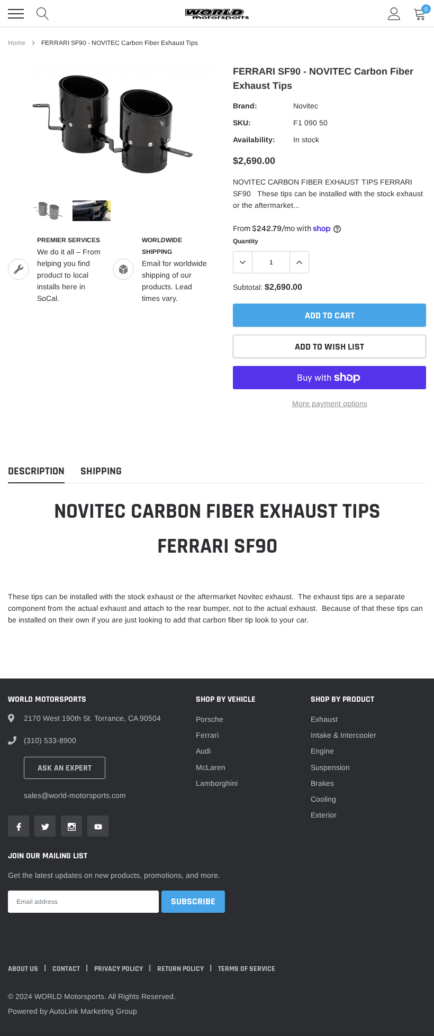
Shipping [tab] (101, 471)
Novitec (305, 106)
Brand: (245, 106)
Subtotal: (248, 287)
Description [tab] (36, 471)
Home (16, 43)
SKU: (242, 122)
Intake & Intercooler (343, 735)
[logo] (217, 14)
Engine (322, 751)
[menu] (16, 14)
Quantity (245, 241)
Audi (203, 751)
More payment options (329, 403)
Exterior (324, 815)
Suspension (330, 767)
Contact (67, 969)
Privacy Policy (119, 969)
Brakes (322, 783)
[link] (48, 210)
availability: (254, 139)
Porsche (209, 719)
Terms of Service (246, 969)
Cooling (323, 799)
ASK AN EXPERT (65, 768)
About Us (24, 969)
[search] (43, 14)
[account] (394, 14)
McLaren (210, 767)
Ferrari (207, 735)
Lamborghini (217, 783)
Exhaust (324, 719)
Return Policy (181, 969)
